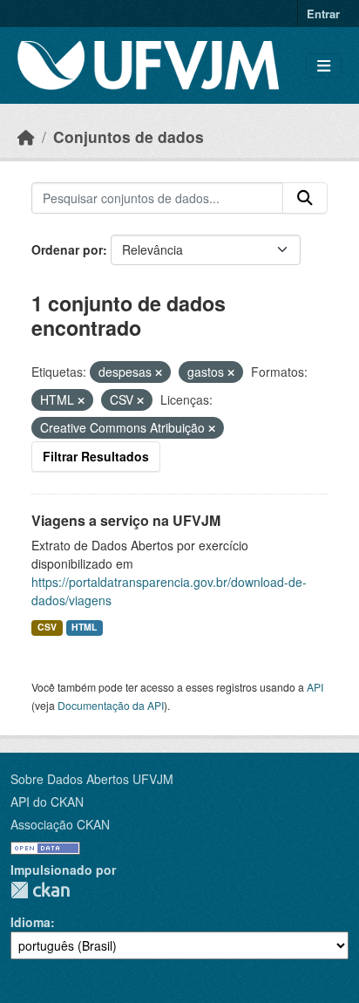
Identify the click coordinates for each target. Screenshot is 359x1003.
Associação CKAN (60, 824)
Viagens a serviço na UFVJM (125, 520)
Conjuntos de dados (128, 136)
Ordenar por (67, 249)
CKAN (40, 890)
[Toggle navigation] (324, 65)
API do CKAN (47, 801)
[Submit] (305, 198)
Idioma (30, 922)
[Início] (26, 136)
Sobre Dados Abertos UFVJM (91, 779)
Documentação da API (111, 705)
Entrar (323, 13)
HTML (84, 626)
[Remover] (158, 372)
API (315, 686)
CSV (47, 626)
